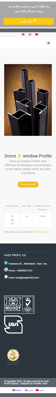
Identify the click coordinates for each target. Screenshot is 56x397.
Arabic (45, 232)
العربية (41, 390)
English (18, 390)
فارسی (30, 390)
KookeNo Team (40, 383)
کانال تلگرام (27, 21)
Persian (37, 232)
